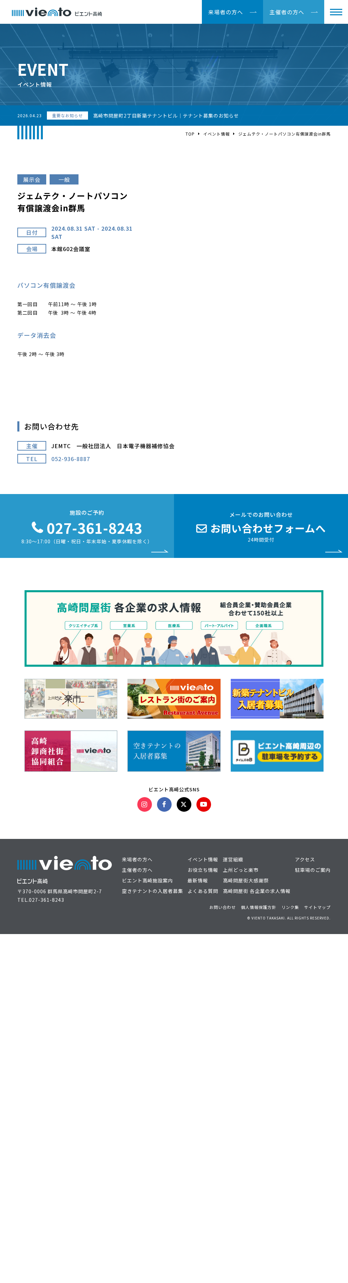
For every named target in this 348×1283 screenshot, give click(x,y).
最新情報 (198, 880)
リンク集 (290, 907)
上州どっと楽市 (241, 869)
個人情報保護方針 (258, 907)
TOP (190, 134)
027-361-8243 (46, 899)
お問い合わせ (222, 907)
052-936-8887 (70, 459)
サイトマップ (317, 907)
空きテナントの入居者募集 (152, 890)
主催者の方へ (286, 12)
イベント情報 (216, 134)
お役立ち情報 (203, 869)
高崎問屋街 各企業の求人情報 (257, 890)
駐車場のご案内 (313, 869)
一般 (64, 179)
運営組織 (233, 859)
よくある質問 (203, 890)
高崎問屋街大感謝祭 (246, 880)
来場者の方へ (225, 12)
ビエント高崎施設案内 (147, 880)
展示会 (31, 179)
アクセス (305, 859)
